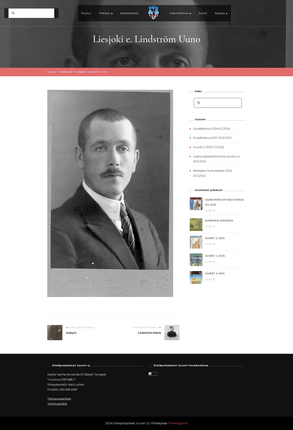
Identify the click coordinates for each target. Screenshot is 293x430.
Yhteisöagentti (178, 423)
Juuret (203, 13)
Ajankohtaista (129, 13)
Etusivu (86, 13)
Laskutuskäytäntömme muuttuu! (216, 156)
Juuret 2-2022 (203, 147)
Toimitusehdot (57, 403)
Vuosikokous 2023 (205, 137)
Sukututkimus (179, 13)
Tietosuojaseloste (59, 398)
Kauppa (220, 13)
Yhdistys (104, 13)
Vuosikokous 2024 (205, 128)
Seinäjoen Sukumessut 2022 (212, 170)
